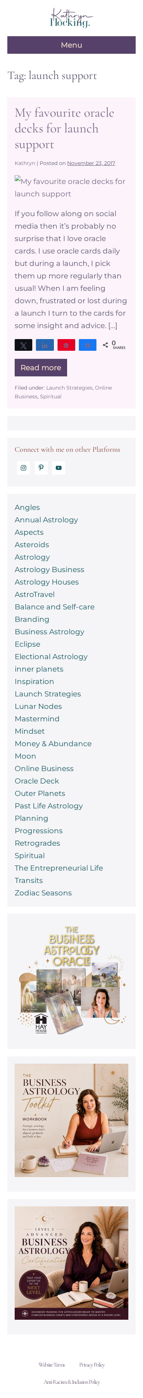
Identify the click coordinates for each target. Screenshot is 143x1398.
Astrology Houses (47, 582)
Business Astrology (49, 631)
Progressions (39, 830)
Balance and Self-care (55, 606)
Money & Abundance (53, 743)
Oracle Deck (37, 781)
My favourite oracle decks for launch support (64, 128)
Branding (32, 619)
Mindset (30, 731)
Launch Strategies (69, 387)
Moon (25, 756)
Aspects (29, 532)
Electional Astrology (51, 656)
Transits (29, 880)
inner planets (39, 669)
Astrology (32, 557)
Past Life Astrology (49, 805)
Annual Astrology (46, 519)
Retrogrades (37, 843)
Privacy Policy (91, 1364)
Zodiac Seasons (43, 892)
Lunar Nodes (38, 706)
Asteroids (32, 544)
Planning (31, 818)
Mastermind (37, 718)
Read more (44, 369)
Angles (27, 507)
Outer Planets (40, 793)
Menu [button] (71, 45)
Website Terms (51, 1364)
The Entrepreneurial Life (59, 868)
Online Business (44, 768)
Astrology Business (49, 569)
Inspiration (34, 681)
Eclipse (27, 644)
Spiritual (51, 396)
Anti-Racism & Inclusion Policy (72, 1382)
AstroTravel (35, 594)
